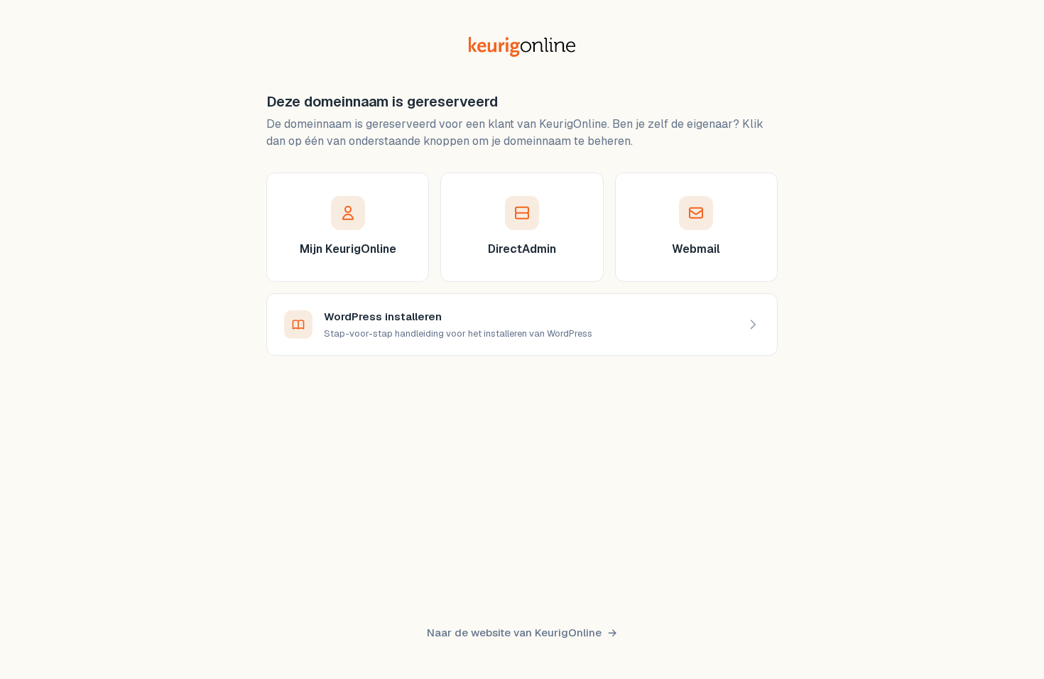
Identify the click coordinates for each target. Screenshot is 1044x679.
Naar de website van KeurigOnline (514, 632)
